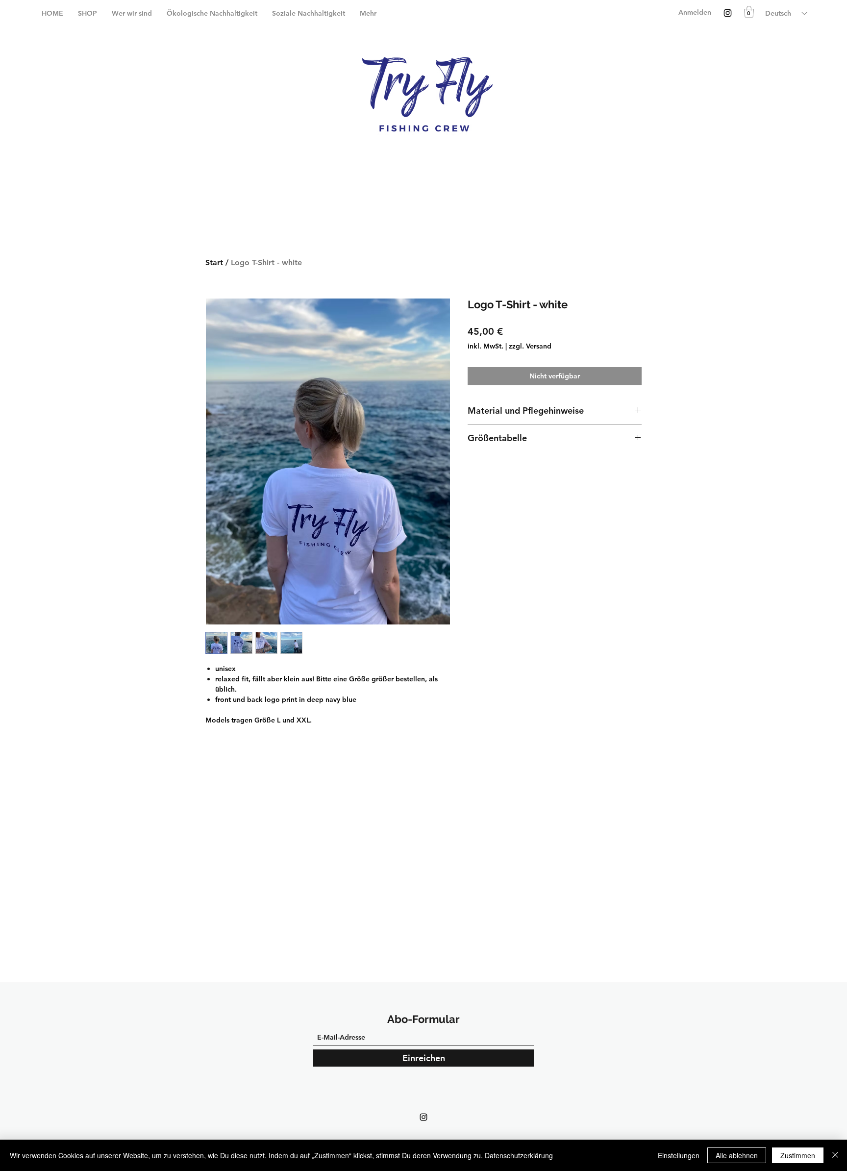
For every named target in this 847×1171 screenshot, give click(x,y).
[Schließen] (835, 1155)
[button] (749, 12)
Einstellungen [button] (678, 1155)
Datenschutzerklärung (519, 1155)
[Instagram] (727, 13)
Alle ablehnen (737, 1155)
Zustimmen (797, 1155)
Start (214, 262)
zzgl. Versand (530, 346)
